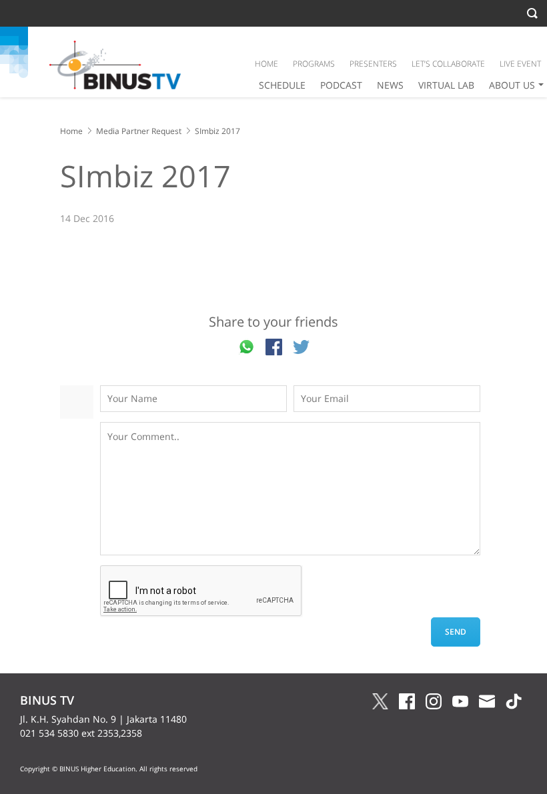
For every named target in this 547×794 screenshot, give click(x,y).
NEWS (390, 85)
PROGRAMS (314, 63)
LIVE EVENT (520, 63)
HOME (266, 63)
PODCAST (341, 85)
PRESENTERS (373, 63)
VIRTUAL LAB (446, 85)
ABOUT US (512, 85)
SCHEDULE (282, 85)
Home (71, 131)
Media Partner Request (138, 131)
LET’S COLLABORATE (448, 63)
